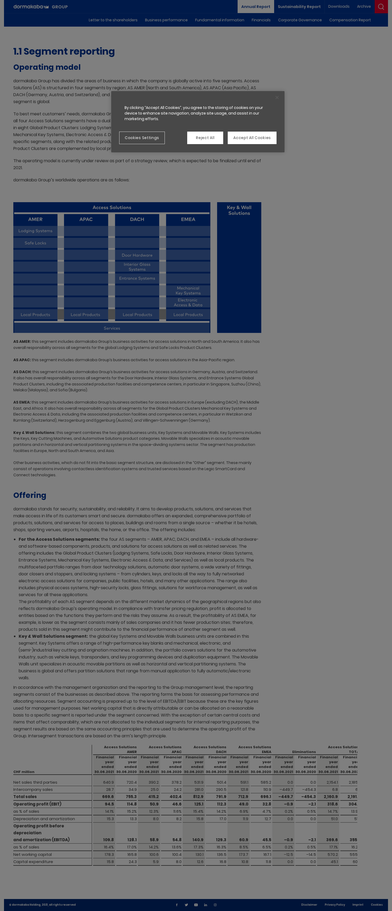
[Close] (277, 97)
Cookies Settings (142, 137)
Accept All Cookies (252, 137)
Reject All (205, 137)
